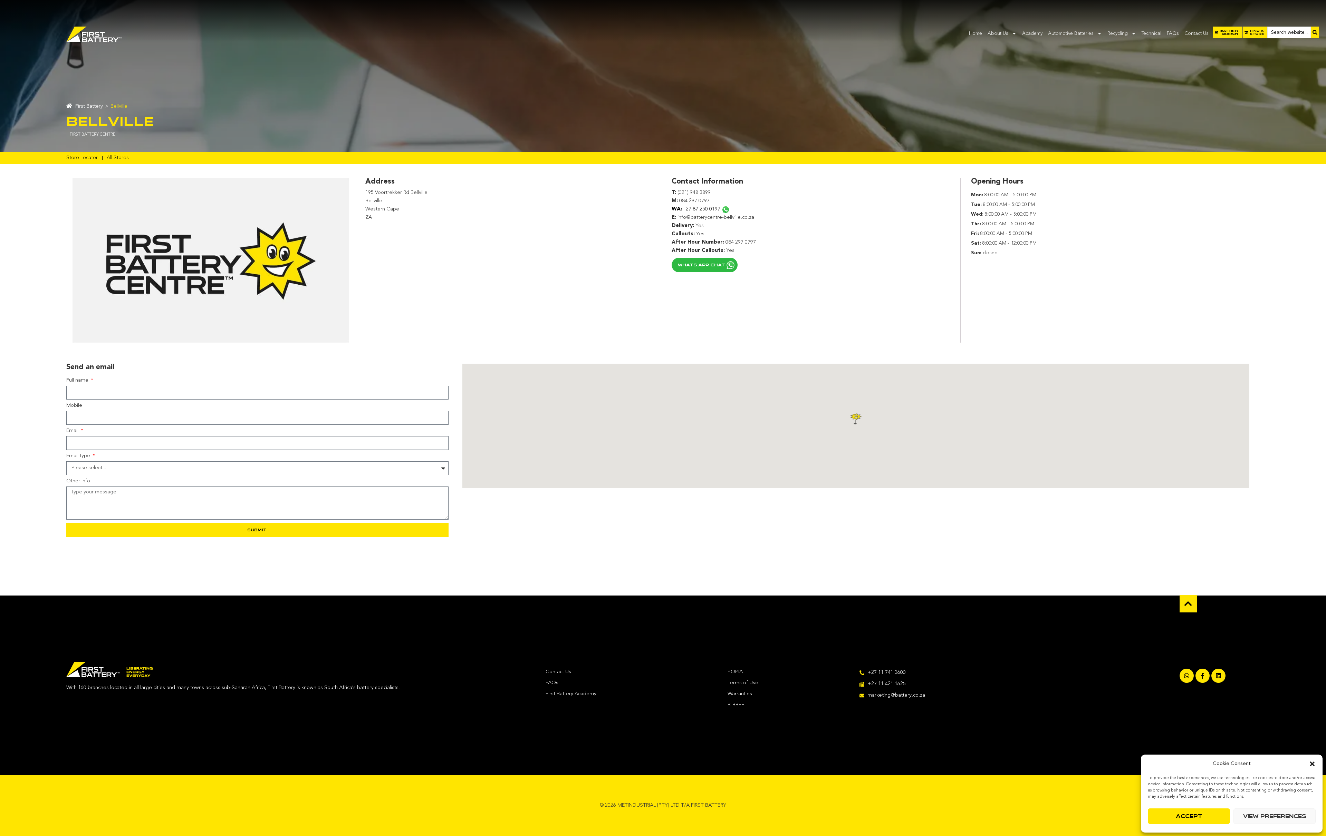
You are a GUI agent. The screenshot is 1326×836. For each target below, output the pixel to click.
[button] (1312, 763)
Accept (1189, 816)
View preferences (1274, 816)
